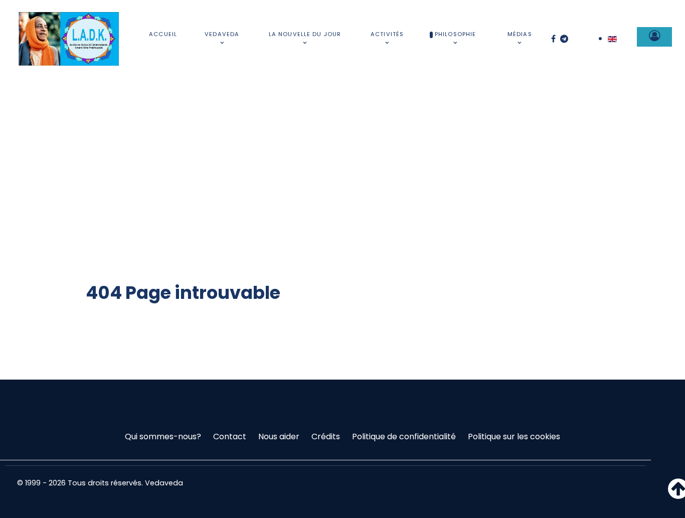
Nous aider (278, 436)
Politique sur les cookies (514, 436)
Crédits (325, 436)
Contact (229, 436)
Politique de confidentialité (404, 436)
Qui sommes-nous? (163, 436)
